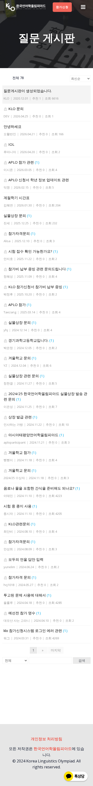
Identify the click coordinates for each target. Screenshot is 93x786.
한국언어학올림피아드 (53, 748)
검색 (81, 660)
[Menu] (83, 7)
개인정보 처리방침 (46, 738)
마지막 (56, 650)
